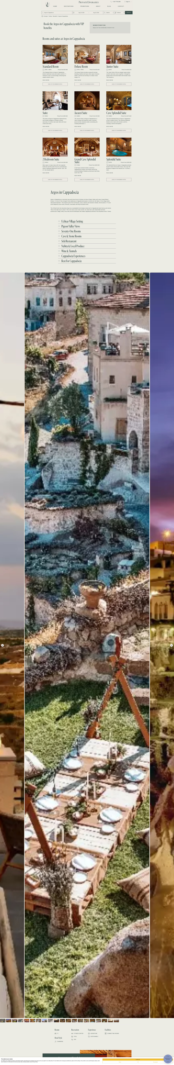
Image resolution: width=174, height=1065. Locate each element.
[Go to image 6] (32, 1020)
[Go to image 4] (20, 1020)
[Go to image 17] (98, 1020)
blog (109, 6)
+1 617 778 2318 (117, 1)
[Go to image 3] (14, 1020)
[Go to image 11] (62, 1020)
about (98, 6)
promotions (84, 6)
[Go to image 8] (44, 1020)
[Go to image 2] (8, 1020)
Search (129, 12)
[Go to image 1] (2, 1020)
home (55, 6)
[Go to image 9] (50, 1020)
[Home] (42, 16)
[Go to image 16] (92, 1020)
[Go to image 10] (56, 1020)
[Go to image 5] (26, 1020)
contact (121, 6)
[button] (55, 54)
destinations (68, 6)
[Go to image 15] (86, 1020)
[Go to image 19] (110, 1020)
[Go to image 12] (68, 1020)
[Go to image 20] (116, 1020)
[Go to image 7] (38, 1020)
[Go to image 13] (74, 1020)
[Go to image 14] (80, 1020)
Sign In (128, 1)
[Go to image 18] (104, 1020)
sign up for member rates (55, 84)
